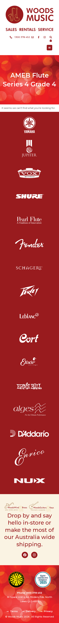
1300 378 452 (34, 592)
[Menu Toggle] (49, 47)
